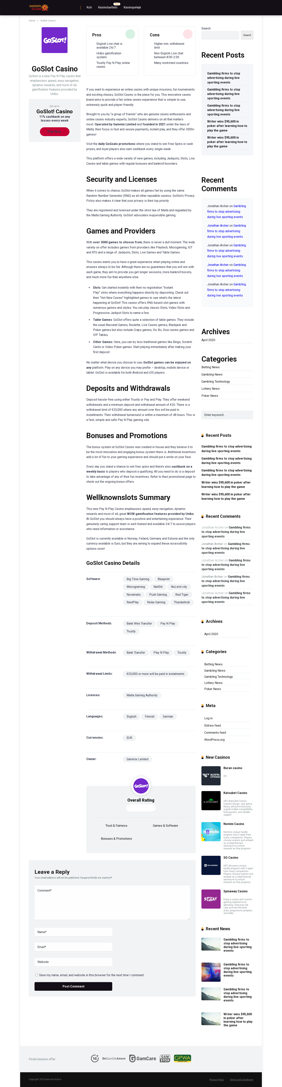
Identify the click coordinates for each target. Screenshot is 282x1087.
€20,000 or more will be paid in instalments (155, 674)
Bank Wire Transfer (139, 623)
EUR (129, 738)
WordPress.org (214, 740)
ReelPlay (133, 602)
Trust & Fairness (116, 825)
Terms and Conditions (241, 1079)
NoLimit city (179, 587)
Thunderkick (182, 602)
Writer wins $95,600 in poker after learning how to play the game (227, 126)
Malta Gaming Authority (142, 695)
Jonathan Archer (218, 225)
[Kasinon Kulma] (39, 6)
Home (32, 20)
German (168, 716)
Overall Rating (140, 800)
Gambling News (212, 374)
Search (206, 28)
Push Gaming (158, 594)
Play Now (54, 131)
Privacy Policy (216, 1079)
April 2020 (208, 340)
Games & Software (165, 825)
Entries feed (212, 725)
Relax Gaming (156, 602)
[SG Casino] (211, 874)
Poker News (209, 396)
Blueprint (164, 579)
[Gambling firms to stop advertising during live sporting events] (211, 949)
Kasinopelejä (132, 7)
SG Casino (230, 857)
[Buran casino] (211, 784)
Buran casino (232, 768)
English (131, 716)
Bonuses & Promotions (116, 838)
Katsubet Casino (235, 793)
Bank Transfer (136, 652)
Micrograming (136, 587)
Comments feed (215, 732)
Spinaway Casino (235, 891)
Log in (208, 718)
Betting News (210, 367)
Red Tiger (181, 594)
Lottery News (210, 388)
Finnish (149, 716)
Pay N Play (167, 623)
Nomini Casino (233, 824)
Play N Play (161, 652)
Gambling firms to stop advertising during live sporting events (223, 78)
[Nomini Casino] (211, 840)
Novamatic (134, 594)
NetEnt (157, 587)
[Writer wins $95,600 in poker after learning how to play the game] (211, 1024)
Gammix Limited (137, 759)
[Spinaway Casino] (211, 907)
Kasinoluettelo (107, 7)
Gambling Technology (215, 381)
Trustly (131, 631)
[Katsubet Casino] (211, 809)
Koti (89, 7)
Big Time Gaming (138, 579)
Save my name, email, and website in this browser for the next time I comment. (91, 975)
